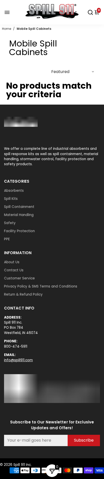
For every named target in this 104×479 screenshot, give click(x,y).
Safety (10, 223)
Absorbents (14, 190)
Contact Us (13, 270)
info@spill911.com (18, 360)
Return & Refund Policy (23, 294)
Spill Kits (11, 198)
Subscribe (84, 440)
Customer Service (19, 278)
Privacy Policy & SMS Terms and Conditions (40, 286)
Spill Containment (19, 206)
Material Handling (19, 214)
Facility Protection (19, 231)
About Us (11, 262)
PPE (7, 239)
